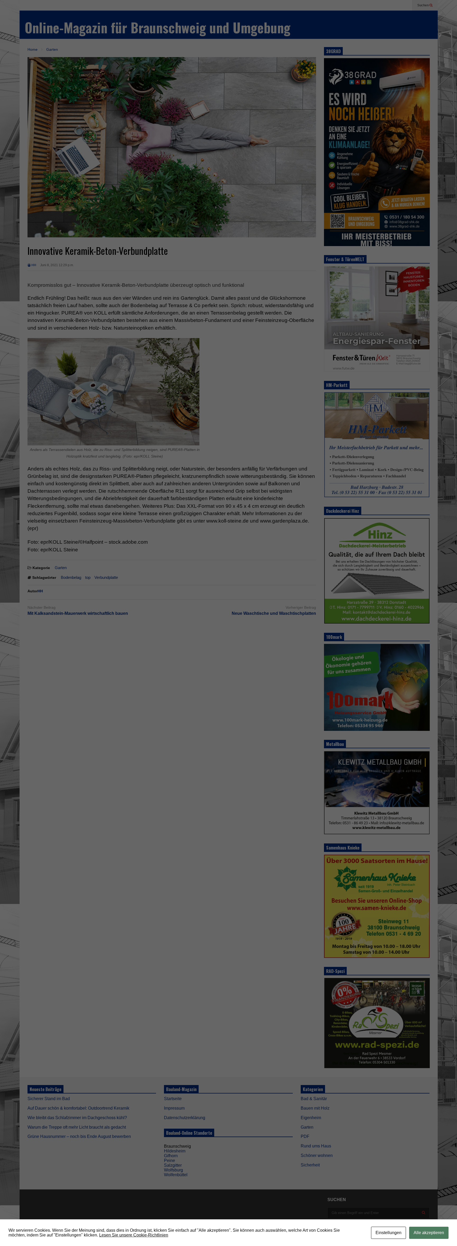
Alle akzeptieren (429, 1232)
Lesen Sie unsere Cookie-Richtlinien (133, 1235)
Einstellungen (388, 1232)
